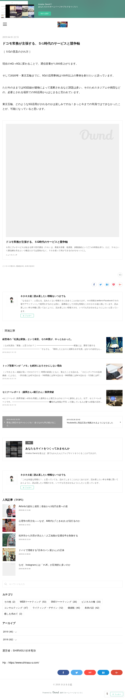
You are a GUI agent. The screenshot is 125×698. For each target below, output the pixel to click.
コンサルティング (16, 607)
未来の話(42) (29, 266)
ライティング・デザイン (48, 607)
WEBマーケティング (33, 601)
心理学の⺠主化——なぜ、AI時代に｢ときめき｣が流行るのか (49, 520)
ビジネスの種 (91, 601)
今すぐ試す (45, 13)
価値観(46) (20, 266)
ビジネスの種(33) (8, 266)
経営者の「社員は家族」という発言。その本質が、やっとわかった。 (37, 339)
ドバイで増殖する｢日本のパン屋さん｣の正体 (41, 550)
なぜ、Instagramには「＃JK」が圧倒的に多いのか (44, 564)
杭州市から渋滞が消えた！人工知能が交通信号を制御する (48, 535)
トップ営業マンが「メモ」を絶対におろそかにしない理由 (32, 365)
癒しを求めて (13, 613)
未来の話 (92, 607)
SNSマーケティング (64, 601)
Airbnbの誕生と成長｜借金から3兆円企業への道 (43, 506)
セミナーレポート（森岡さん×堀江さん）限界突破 (28, 391)
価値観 (74, 607)
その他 (9, 601)
